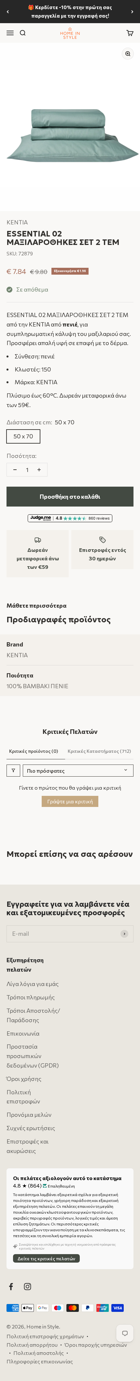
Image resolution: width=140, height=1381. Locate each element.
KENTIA (17, 222)
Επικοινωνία (23, 1033)
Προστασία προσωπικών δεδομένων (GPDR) (33, 1056)
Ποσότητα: (21, 455)
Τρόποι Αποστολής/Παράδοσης (33, 1015)
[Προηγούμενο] (8, 11)
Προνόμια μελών (29, 1114)
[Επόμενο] (132, 11)
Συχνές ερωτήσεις (31, 1127)
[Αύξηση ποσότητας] (39, 469)
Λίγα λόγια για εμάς (33, 983)
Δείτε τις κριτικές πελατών (46, 1258)
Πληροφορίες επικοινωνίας (40, 1361)
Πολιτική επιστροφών (23, 1096)
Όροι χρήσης (24, 1078)
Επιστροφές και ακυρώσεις (28, 1146)
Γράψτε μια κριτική (70, 801)
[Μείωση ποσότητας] (15, 469)
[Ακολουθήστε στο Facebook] (11, 1286)
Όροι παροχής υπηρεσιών (95, 1344)
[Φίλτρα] (13, 771)
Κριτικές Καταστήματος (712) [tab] (99, 751)
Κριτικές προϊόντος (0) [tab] (33, 751)
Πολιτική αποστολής (38, 1353)
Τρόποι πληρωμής (31, 997)
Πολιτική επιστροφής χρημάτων (45, 1336)
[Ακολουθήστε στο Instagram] (27, 1286)
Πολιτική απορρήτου (32, 1344)
